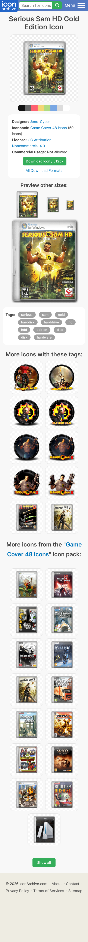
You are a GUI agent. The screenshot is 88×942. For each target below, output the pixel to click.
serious (26, 315)
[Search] (57, 5)
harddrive (51, 322)
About (57, 884)
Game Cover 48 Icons (48, 128)
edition (42, 330)
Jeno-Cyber (40, 122)
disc (60, 330)
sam (45, 315)
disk (24, 337)
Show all (44, 862)
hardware (44, 337)
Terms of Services (48, 891)
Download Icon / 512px (44, 161)
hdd (24, 330)
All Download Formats (44, 170)
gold (61, 315)
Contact (72, 884)
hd (70, 322)
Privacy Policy (17, 891)
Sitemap (75, 891)
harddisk (27, 322)
